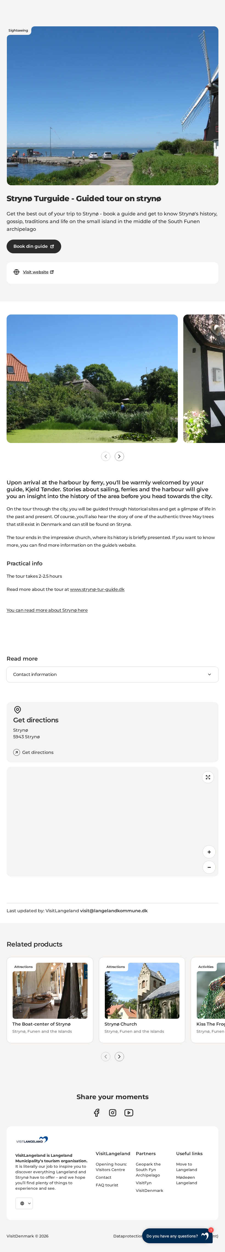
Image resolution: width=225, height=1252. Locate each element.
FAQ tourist (107, 1185)
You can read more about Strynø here (47, 610)
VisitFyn (144, 1182)
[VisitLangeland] (32, 1139)
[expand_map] (208, 777)
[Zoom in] (209, 851)
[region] (112, 822)
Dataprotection (128, 1236)
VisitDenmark (149, 1190)
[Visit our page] (96, 1113)
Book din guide (30, 246)
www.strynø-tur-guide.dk (97, 589)
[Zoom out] (209, 867)
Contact (103, 1177)
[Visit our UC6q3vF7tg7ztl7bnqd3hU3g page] (129, 1113)
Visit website (36, 272)
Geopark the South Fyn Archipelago (148, 1170)
